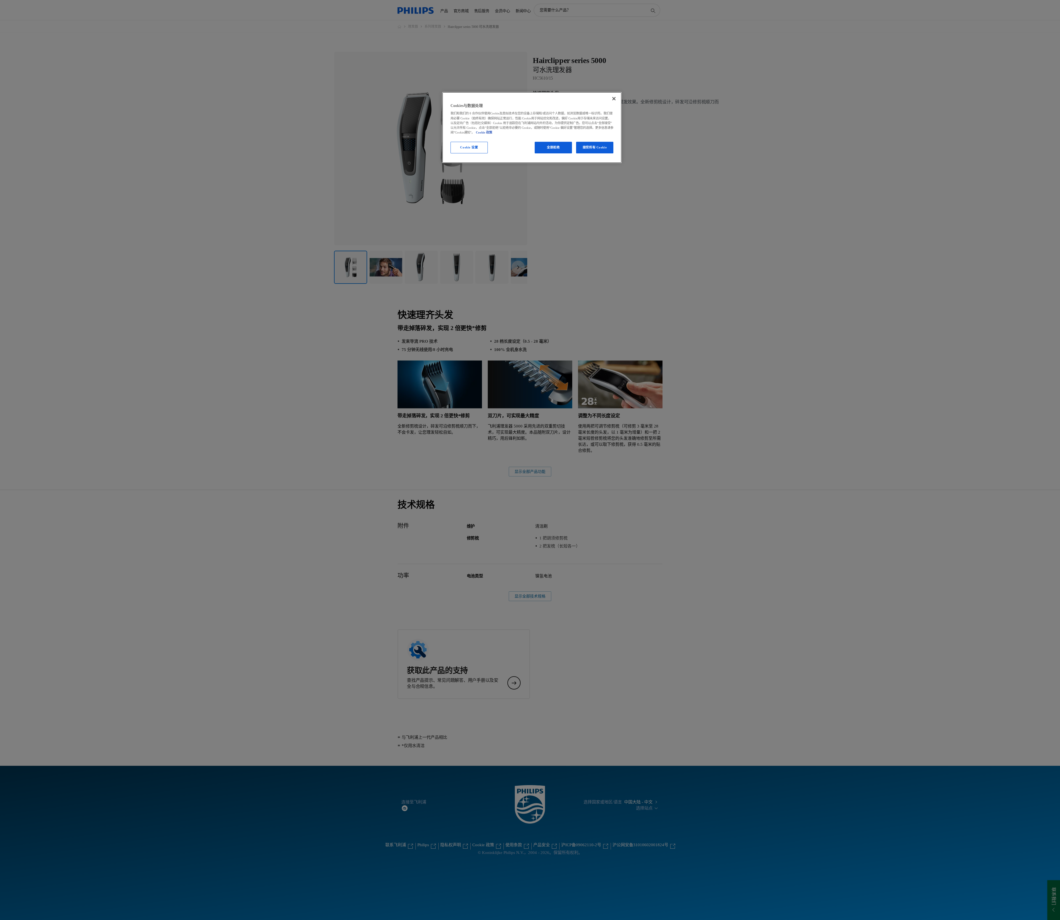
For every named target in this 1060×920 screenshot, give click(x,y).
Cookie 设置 (469, 147)
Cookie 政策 (484, 132)
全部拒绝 (553, 147)
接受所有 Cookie (595, 147)
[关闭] (614, 99)
